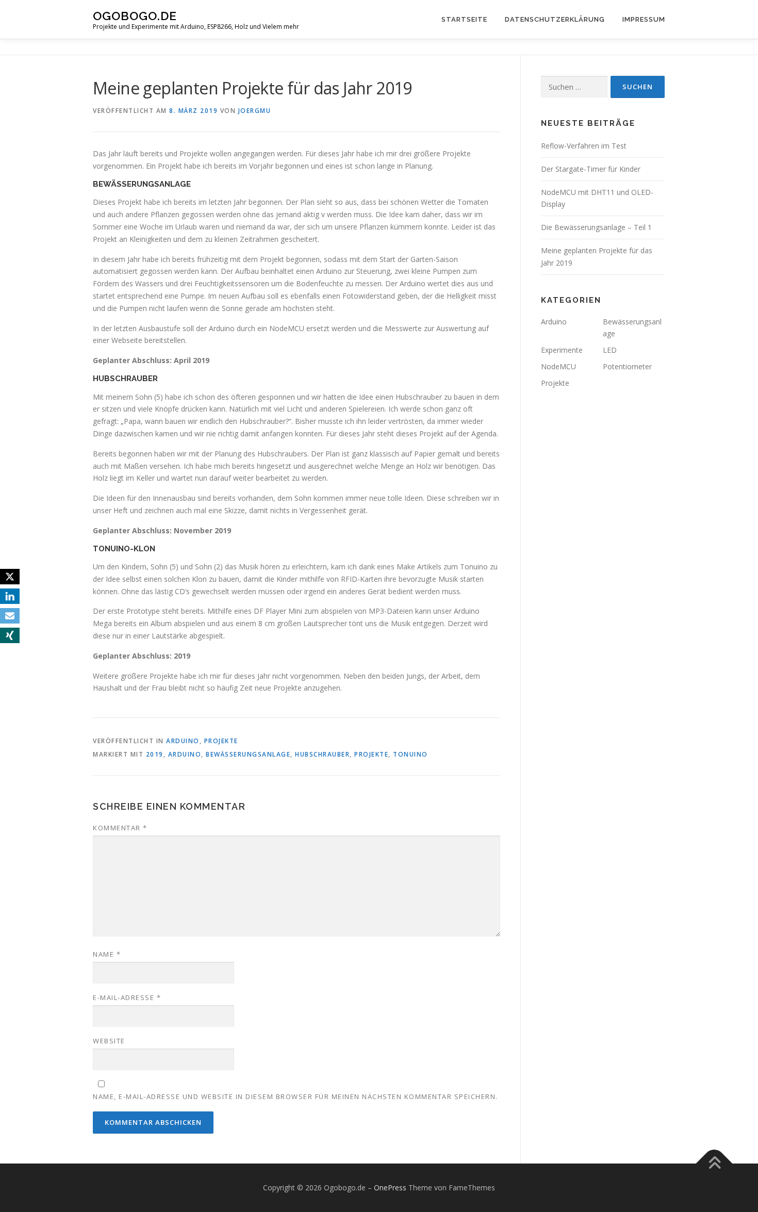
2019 (154, 754)
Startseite (464, 19)
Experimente (562, 350)
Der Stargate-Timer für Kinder (590, 169)
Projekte (221, 740)
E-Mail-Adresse (127, 997)
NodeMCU (558, 366)
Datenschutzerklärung (555, 19)
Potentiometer (627, 366)
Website (109, 1040)
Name (107, 954)
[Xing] (10, 635)
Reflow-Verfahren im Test (584, 146)
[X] (10, 576)
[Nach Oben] (714, 1163)
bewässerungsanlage (248, 754)
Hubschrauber (322, 754)
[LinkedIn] (10, 596)
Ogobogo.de (135, 16)
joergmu (254, 110)
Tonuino (410, 754)
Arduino (183, 740)
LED (610, 350)
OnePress (390, 1187)
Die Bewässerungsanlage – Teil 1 (596, 227)
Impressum (643, 19)
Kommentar (120, 827)
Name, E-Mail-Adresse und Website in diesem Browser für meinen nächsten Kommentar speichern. (295, 1096)
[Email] (10, 616)
